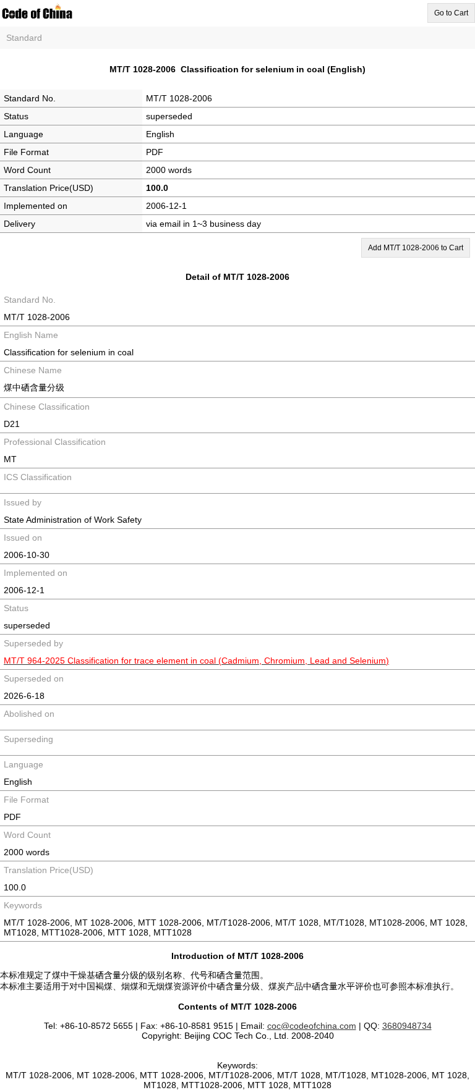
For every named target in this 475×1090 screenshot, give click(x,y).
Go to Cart (451, 13)
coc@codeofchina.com (311, 1026)
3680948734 (407, 1026)
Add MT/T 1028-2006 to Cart (415, 247)
